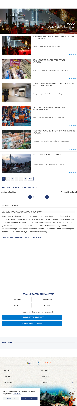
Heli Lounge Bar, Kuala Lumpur (47, 154)
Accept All (29, 398)
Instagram (47, 299)
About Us (7, 370)
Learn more (17, 394)
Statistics (45, 376)
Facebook (17, 299)
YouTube (47, 305)
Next (30, 179)
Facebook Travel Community (32, 323)
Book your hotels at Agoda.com (28, 362)
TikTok (16, 305)
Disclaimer (45, 370)
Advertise (8, 383)
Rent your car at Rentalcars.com (38, 362)
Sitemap (7, 376)
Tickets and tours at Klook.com (49, 362)
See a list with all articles (10, 205)
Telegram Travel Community (32, 317)
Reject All (11, 398)
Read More (72, 55)
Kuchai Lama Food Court (8, 192)
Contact (44, 383)
